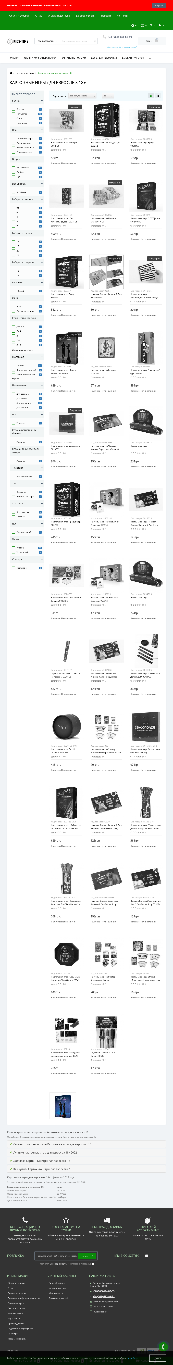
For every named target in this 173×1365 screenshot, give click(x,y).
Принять (157, 1358)
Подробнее (132, 1358)
